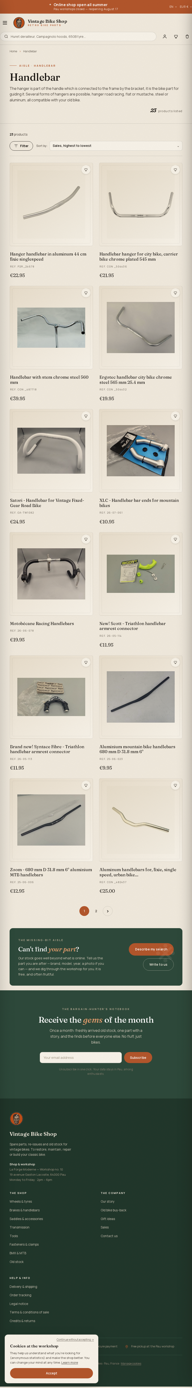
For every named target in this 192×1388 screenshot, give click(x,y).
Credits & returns (22, 1321)
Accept (51, 1373)
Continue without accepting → (75, 1339)
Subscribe (138, 1057)
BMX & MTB (18, 1253)
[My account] (165, 36)
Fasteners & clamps (24, 1244)
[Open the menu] (5, 23)
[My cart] (187, 36)
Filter (24, 146)
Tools (14, 1236)
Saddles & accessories (26, 1219)
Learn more (69, 1362)
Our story (107, 1201)
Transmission (20, 1227)
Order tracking (20, 1295)
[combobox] (81, 36)
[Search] (6, 36)
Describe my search (151, 949)
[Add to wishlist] (85, 169)
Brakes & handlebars (25, 1210)
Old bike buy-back (113, 1210)
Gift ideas (108, 1219)
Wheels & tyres (21, 1201)
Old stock (17, 1262)
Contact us (109, 1236)
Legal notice (19, 1304)
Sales (105, 1227)
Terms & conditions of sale (29, 1312)
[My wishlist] (176, 36)
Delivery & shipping (23, 1287)
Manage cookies (131, 1363)
